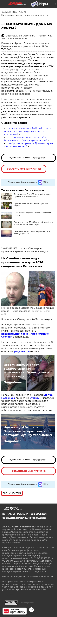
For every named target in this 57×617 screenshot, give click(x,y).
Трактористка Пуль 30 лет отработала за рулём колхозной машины (32, 195)
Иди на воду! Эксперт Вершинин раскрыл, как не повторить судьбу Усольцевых (28, 431)
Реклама (22, 514)
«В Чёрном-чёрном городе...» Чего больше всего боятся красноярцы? (26, 139)
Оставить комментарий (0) (24, 169)
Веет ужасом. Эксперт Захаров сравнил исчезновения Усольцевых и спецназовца (26, 370)
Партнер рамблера (27, 603)
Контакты (8, 514)
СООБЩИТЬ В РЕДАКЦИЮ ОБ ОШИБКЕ (24, 518)
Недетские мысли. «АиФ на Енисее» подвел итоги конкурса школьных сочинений (27, 131)
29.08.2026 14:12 (9, 248)
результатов (22, 351)
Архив (18, 43)
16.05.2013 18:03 (9, 12)
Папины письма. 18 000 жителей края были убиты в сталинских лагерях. (33, 223)
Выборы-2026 (39, 514)
